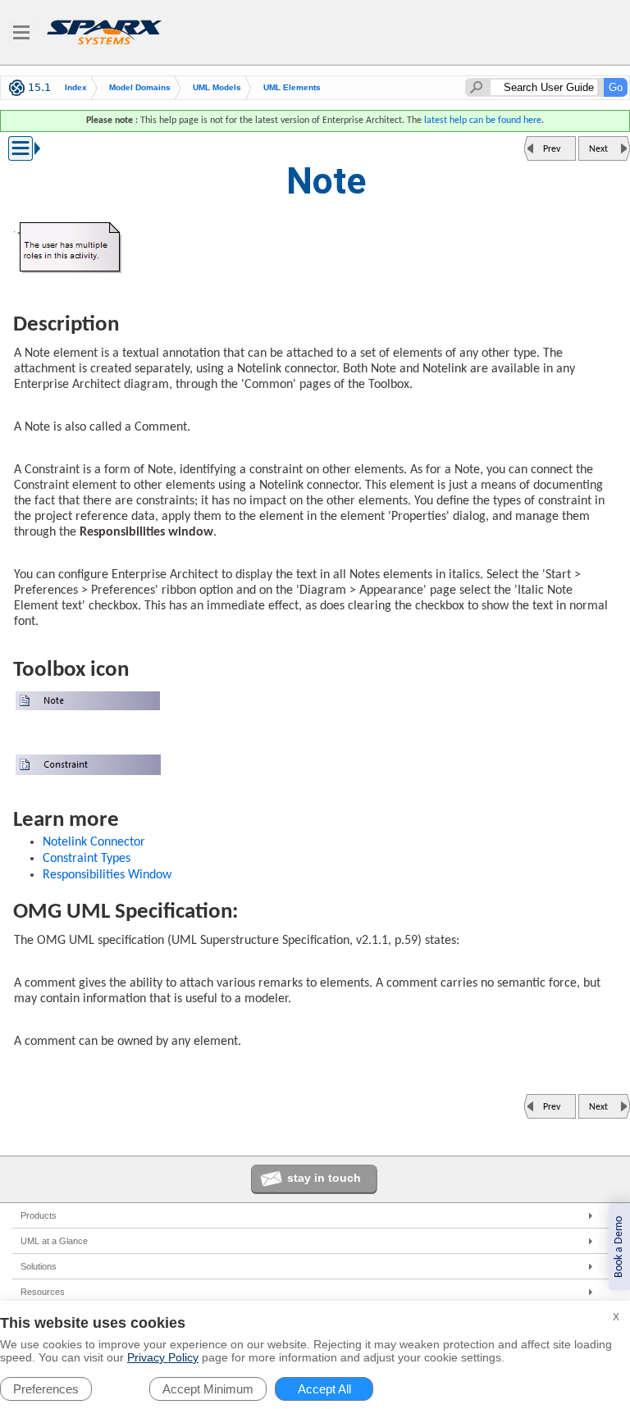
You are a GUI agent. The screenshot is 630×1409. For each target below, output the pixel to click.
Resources (43, 1292)
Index (76, 87)
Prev (551, 149)
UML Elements (292, 87)
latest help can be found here (482, 120)
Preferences (46, 1389)
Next (598, 149)
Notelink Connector (94, 842)
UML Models (217, 87)
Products (39, 1215)
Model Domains (140, 87)
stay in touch (324, 1177)
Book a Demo (619, 1247)
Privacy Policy (163, 1357)
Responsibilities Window (107, 875)
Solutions (39, 1266)
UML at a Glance (54, 1241)
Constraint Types (86, 858)
